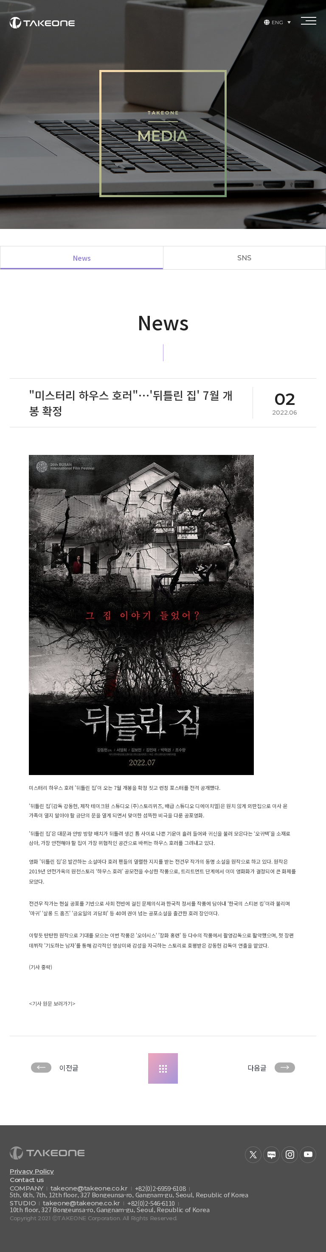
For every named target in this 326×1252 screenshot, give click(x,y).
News (82, 258)
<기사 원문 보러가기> (52, 1003)
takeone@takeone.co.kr (89, 1188)
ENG (277, 22)
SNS (244, 258)
